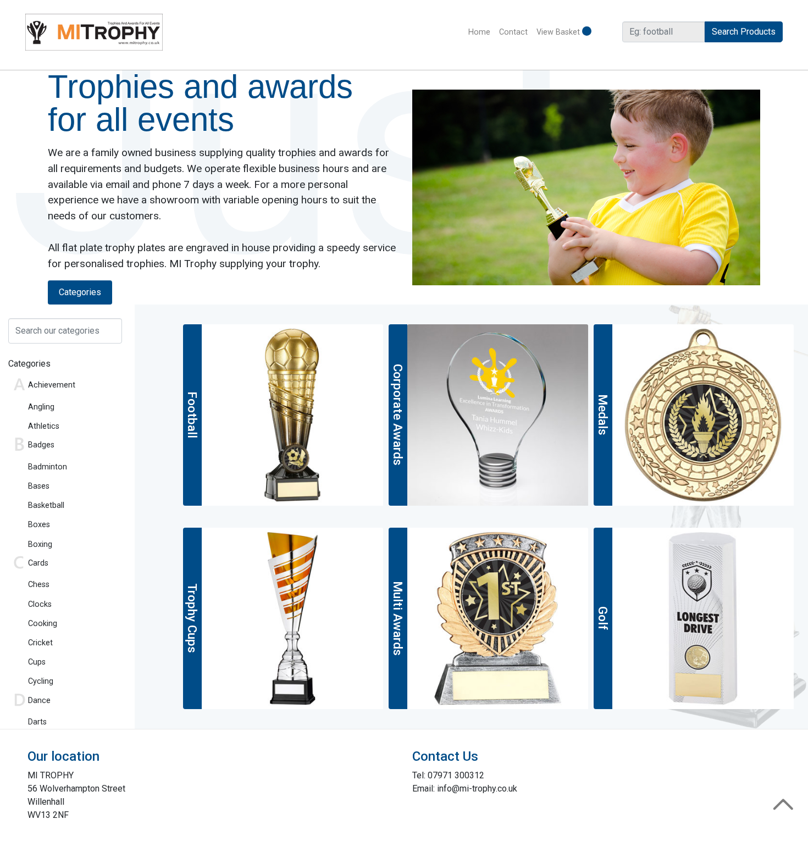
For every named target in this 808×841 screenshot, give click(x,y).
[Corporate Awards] (498, 414)
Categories (80, 292)
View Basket (559, 32)
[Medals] (703, 414)
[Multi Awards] (498, 617)
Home (481, 32)
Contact (513, 32)
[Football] (292, 414)
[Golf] (703, 617)
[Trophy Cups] (292, 617)
